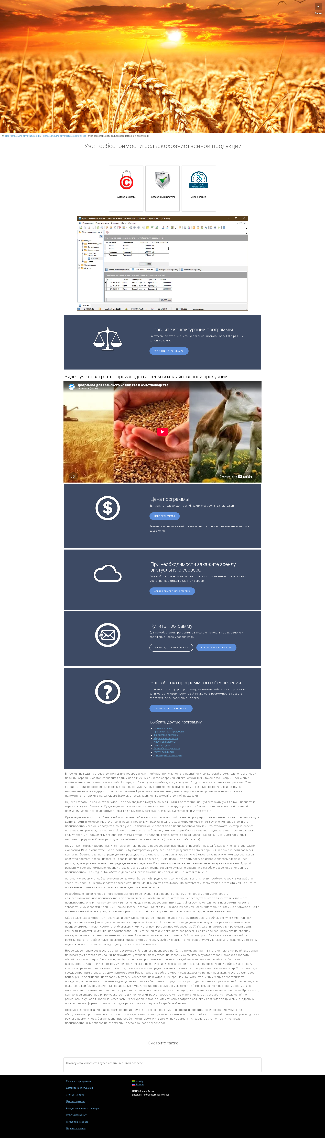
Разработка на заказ (77, 1122)
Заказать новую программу (171, 708)
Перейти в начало (75, 1129)
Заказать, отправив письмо (171, 647)
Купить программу (76, 1115)
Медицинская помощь (166, 738)
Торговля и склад (163, 728)
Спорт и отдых (162, 745)
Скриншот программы (78, 1081)
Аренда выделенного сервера (172, 591)
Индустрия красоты (165, 742)
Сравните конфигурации (169, 351)
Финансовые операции (166, 735)
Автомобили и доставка (167, 748)
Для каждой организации (168, 755)
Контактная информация (216, 647)
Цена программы (164, 516)
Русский (139, 1085)
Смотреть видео (75, 1095)
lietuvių (139, 1081)
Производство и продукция (169, 732)
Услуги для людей (164, 752)
